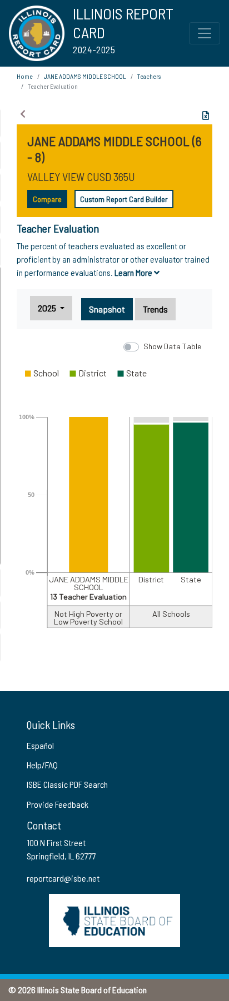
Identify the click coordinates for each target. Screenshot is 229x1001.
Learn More (134, 272)
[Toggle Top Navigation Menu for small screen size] (204, 33)
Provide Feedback (57, 804)
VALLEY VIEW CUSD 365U (81, 176)
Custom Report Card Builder (124, 199)
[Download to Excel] (205, 115)
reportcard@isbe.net (63, 878)
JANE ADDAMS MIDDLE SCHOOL (85, 76)
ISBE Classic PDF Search (67, 784)
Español (40, 745)
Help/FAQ (42, 764)
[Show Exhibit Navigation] (23, 114)
